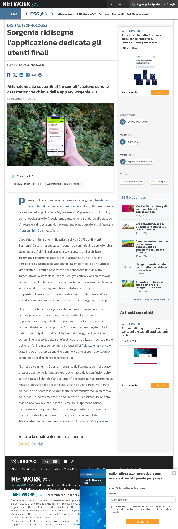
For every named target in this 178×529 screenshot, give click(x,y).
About (14, 469)
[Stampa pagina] (40, 75)
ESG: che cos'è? (86, 14)
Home (11, 65)
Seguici (48, 461)
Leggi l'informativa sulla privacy (127, 487)
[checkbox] (109, 507)
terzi (152, 506)
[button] (10, 13)
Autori (25, 469)
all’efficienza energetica (91, 345)
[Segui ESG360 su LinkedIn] (65, 461)
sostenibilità (30, 230)
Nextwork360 (19, 485)
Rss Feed (45, 469)
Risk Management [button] (137, 14)
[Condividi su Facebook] (8, 75)
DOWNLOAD (160, 92)
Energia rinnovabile (32, 65)
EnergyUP (118, 14)
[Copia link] (34, 75)
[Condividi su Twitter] (15, 75)
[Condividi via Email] (27, 75)
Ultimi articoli (65, 14)
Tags (34, 469)
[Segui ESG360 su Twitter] (73, 461)
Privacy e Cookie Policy (66, 469)
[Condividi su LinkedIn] (21, 75)
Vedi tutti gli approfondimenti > (151, 299)
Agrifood (104, 14)
